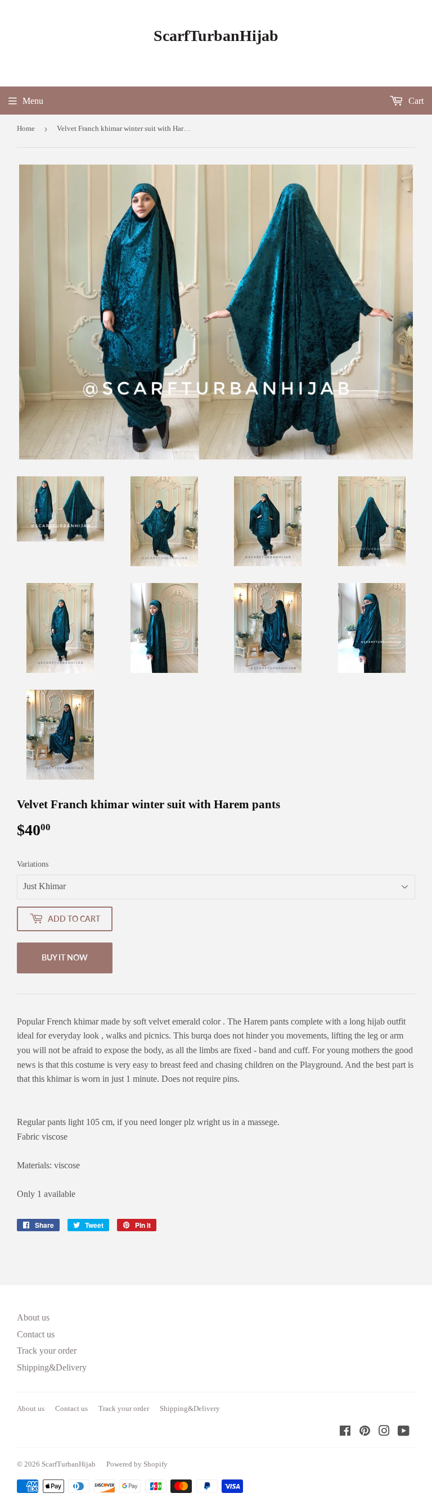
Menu (32, 101)
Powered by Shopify (137, 1464)
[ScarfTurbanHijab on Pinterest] (365, 1432)
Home (26, 128)
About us (33, 1317)
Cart (415, 101)
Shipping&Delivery (52, 1367)
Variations (32, 864)
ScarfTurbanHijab (216, 35)
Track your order (46, 1350)
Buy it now (65, 957)
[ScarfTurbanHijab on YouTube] (404, 1432)
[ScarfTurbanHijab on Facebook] (345, 1432)
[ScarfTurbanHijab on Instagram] (384, 1432)
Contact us (36, 1334)
